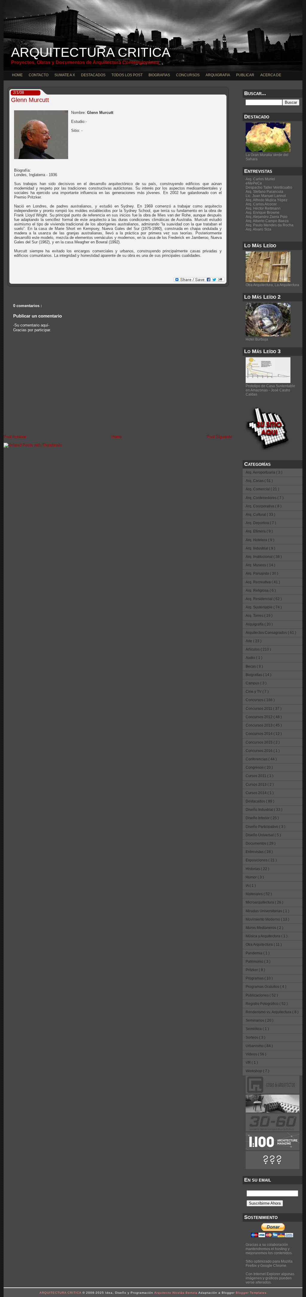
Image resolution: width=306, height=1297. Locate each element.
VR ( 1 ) (252, 1063)
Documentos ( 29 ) (261, 843)
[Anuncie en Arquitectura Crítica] (272, 1168)
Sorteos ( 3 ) (255, 1037)
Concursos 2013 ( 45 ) (264, 725)
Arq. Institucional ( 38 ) (264, 557)
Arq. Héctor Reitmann (263, 208)
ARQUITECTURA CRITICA (90, 52)
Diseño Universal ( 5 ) (263, 835)
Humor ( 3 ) (255, 877)
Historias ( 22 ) (257, 869)
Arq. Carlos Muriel (260, 179)
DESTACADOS (93, 75)
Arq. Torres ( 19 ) (259, 616)
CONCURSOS (188, 75)
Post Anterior (15, 436)
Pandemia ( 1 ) (258, 953)
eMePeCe (254, 183)
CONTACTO (38, 75)
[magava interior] (272, 1111)
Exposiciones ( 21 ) (261, 860)
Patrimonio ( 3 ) (258, 961)
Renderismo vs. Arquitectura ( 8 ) (272, 1012)
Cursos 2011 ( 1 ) (259, 776)
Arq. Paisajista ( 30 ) (262, 573)
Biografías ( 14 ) (258, 675)
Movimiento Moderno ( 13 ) (267, 919)
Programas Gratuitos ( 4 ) (266, 987)
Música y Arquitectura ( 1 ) (266, 936)
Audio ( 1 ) (254, 658)
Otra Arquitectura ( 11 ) (264, 944)
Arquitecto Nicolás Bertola (176, 1292)
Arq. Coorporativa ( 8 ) (263, 506)
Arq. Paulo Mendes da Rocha (269, 225)
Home (116, 436)
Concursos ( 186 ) (260, 700)
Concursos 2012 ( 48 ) (264, 717)
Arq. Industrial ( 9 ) (260, 548)
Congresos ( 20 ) (259, 767)
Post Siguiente (219, 436)
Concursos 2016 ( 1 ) (263, 751)
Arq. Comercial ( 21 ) (262, 489)
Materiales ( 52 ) (259, 894)
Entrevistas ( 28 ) (259, 852)
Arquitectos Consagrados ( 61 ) (271, 633)
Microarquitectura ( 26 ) (264, 902)
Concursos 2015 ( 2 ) (263, 742)
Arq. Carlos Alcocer (261, 204)
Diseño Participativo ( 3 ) (265, 827)
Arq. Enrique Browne (262, 212)
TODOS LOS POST (127, 75)
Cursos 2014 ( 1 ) (260, 793)
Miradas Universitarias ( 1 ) (267, 911)
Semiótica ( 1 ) (257, 1029)
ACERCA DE (270, 75)
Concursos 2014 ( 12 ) (264, 734)
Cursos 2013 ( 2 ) (260, 784)
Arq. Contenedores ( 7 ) (265, 498)
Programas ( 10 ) (259, 978)
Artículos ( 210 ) (258, 649)
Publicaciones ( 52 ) (262, 995)
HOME (17, 75)
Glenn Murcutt (30, 100)
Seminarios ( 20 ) (259, 1020)
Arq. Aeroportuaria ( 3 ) (264, 472)
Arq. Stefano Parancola (264, 192)
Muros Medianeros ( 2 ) (264, 928)
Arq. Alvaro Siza (258, 229)
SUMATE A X (64, 75)
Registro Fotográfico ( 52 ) (267, 1004)
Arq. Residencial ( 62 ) (264, 599)
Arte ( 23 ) (253, 641)
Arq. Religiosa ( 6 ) (261, 590)
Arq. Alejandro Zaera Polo (266, 217)
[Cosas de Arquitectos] (272, 1092)
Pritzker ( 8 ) (255, 970)
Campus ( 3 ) (256, 683)
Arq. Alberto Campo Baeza (267, 221)
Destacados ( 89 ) (260, 801)
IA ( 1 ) (251, 886)
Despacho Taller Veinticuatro (269, 187)
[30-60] (272, 1130)
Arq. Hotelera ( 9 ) (260, 540)
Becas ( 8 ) (254, 666)
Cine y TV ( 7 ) (257, 691)
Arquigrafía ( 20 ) (259, 624)
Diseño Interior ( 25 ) (262, 818)
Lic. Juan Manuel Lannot (266, 196)
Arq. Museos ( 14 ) (260, 565)
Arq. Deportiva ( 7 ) (261, 523)
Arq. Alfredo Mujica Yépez (266, 200)
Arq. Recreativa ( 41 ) (263, 582)
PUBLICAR (245, 75)
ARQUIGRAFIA (218, 75)
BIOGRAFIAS (159, 75)
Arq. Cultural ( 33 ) (260, 514)
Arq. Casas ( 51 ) (259, 481)
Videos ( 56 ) (256, 1054)
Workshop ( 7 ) (257, 1071)
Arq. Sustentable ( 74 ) (264, 607)
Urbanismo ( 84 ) (259, 1046)
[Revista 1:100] (272, 1149)
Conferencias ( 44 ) (261, 759)
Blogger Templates (251, 1292)
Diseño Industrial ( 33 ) (264, 810)
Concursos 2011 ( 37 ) (263, 709)
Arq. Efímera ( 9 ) (259, 531)
